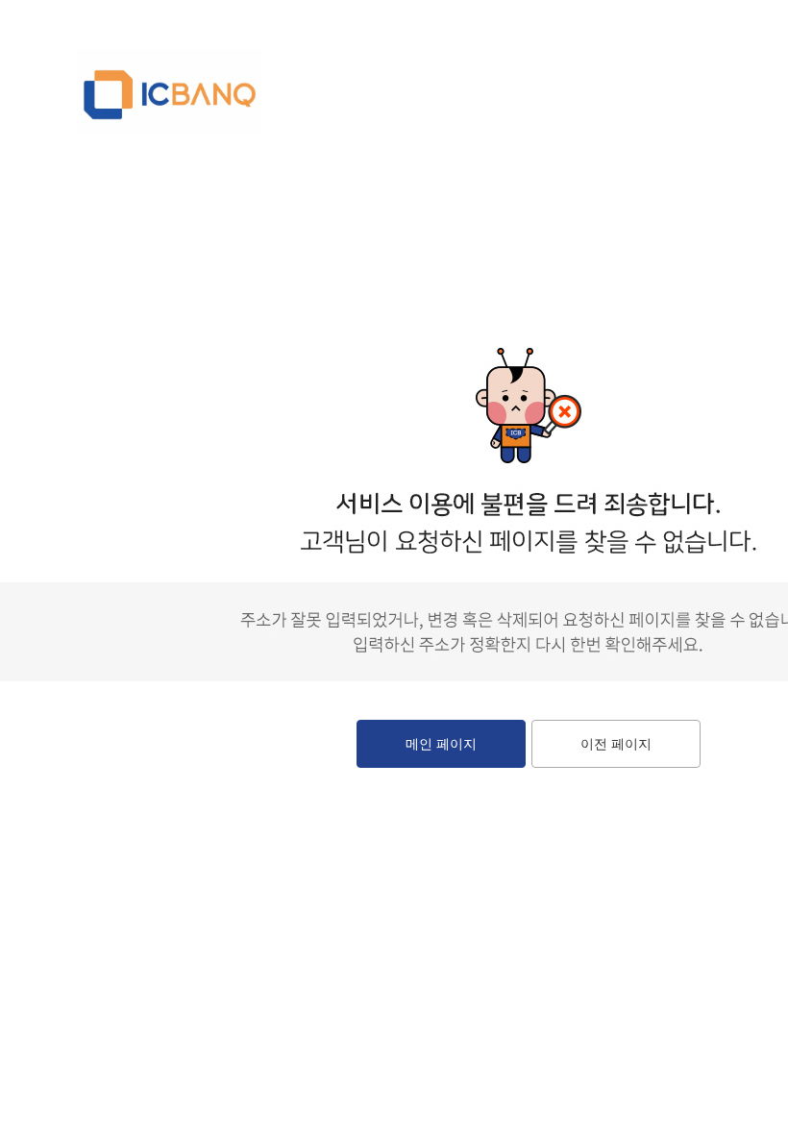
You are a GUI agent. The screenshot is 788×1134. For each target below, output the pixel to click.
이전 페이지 (616, 744)
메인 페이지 (441, 744)
